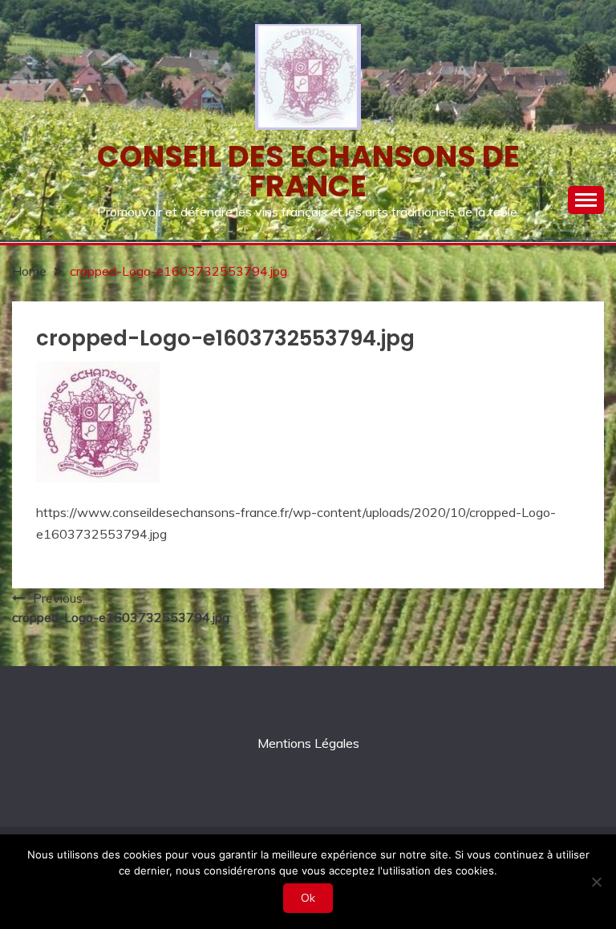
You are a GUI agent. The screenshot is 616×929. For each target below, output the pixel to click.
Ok (308, 898)
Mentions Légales (308, 743)
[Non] (596, 882)
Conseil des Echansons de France (308, 171)
